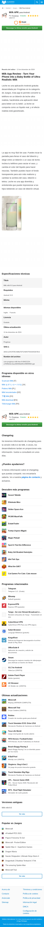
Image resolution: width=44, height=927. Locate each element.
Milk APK (19, 12)
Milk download (7, 400)
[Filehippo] (8, 2)
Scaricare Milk (7, 381)
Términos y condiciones (32, 889)
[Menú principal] (41, 2)
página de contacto (31, 477)
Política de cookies (30, 894)
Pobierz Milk (7, 388)
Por (14, 16)
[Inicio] (3, 8)
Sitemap (5, 902)
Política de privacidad (31, 898)
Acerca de (6, 889)
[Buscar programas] (37, 2)
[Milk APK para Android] (4, 15)
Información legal (30, 902)
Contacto (5, 894)
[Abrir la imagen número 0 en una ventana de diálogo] (11, 213)
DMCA (25, 907)
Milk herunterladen (9, 392)
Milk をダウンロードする (12, 385)
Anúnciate (6, 898)
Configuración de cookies (30, 912)
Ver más (22, 814)
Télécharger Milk (8, 404)
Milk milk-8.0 (7, 808)
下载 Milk (5, 396)
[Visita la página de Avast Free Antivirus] (22, 23)
